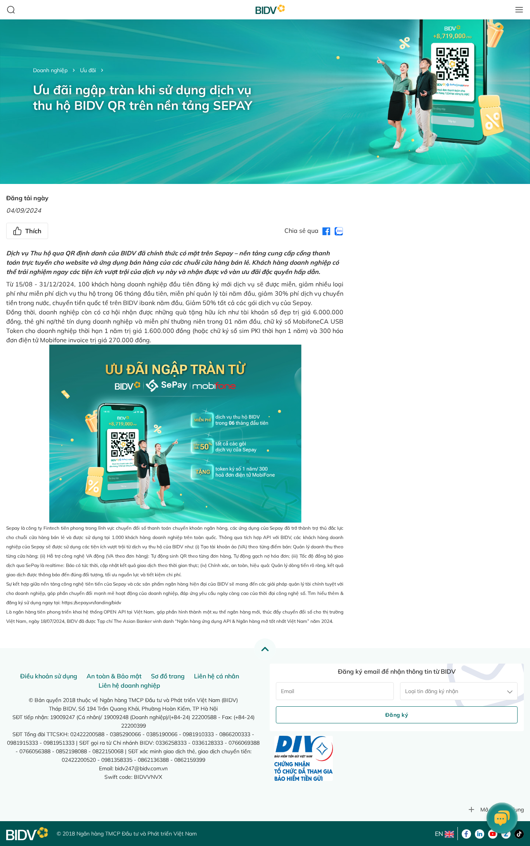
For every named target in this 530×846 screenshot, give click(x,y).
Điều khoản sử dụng (48, 676)
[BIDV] (27, 834)
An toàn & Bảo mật (114, 676)
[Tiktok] (519, 833)
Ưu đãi (88, 70)
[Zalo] (506, 833)
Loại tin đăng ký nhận (431, 691)
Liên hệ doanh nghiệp (129, 685)
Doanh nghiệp (50, 70)
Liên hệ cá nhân (216, 676)
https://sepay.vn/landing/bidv (91, 602)
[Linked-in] (479, 833)
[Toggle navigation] (519, 9)
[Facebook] (466, 833)
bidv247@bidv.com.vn (141, 768)
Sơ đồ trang (168, 676)
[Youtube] (492, 833)
